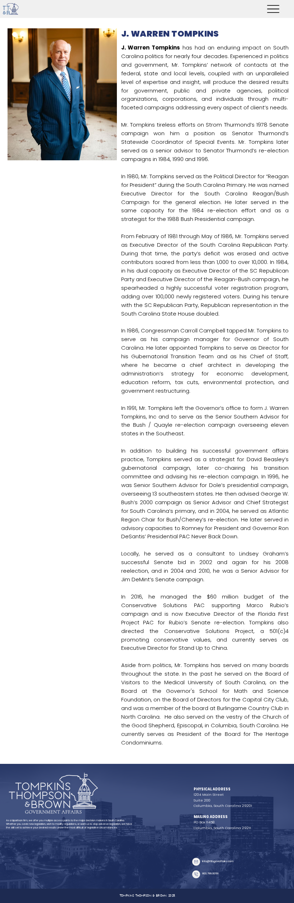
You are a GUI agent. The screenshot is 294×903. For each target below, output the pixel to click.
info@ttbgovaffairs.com (217, 861)
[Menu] (273, 9)
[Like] (196, 862)
